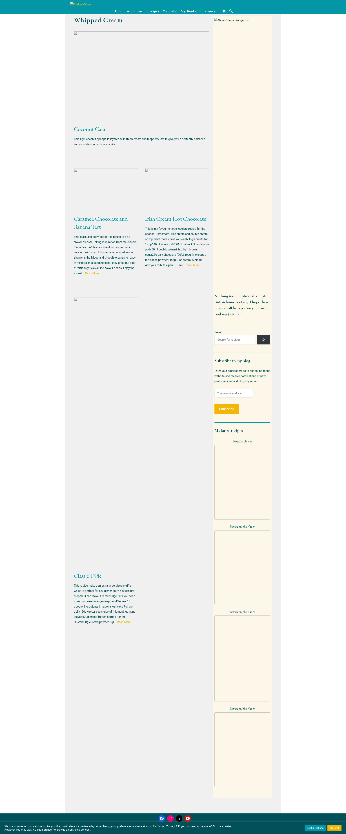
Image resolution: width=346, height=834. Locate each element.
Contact (212, 11)
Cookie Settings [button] (315, 828)
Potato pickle (242, 441)
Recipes (153, 11)
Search (218, 332)
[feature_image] (242, 482)
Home (118, 11)
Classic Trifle (88, 576)
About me (135, 11)
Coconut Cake (90, 129)
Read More (92, 273)
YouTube (170, 11)
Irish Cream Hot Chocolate (175, 218)
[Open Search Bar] (231, 11)
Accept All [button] (334, 828)
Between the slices (242, 526)
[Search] (263, 339)
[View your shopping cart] (224, 11)
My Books (189, 11)
